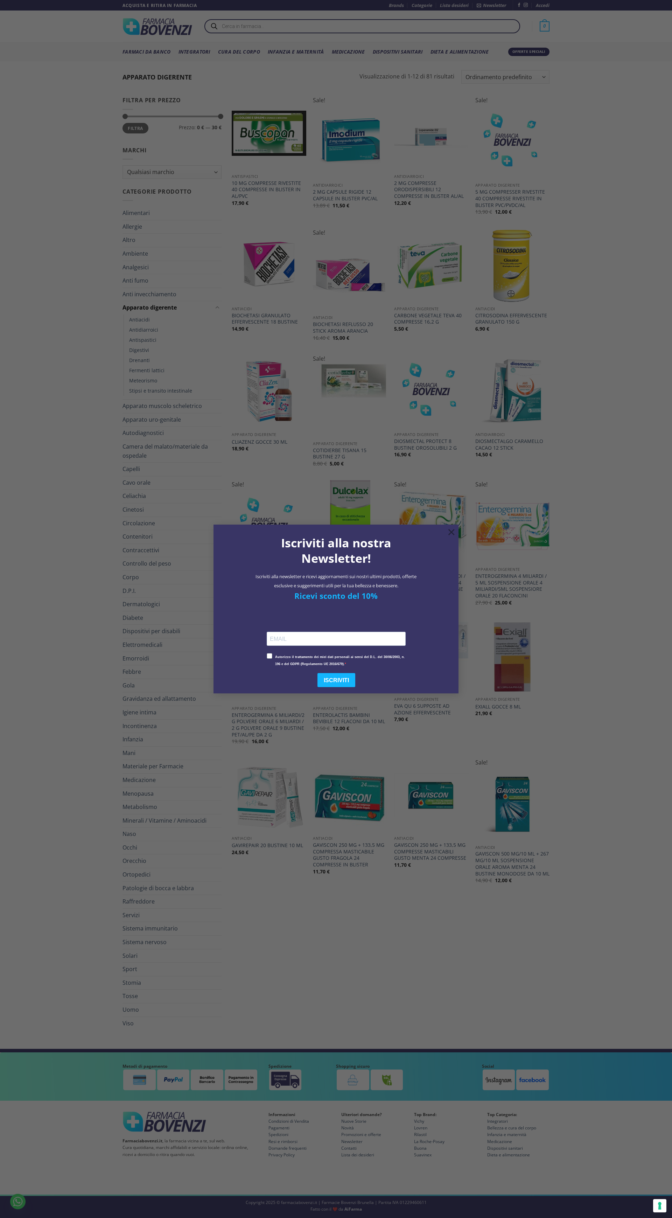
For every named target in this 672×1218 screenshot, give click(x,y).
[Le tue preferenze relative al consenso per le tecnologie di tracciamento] (659, 1205)
